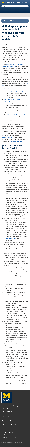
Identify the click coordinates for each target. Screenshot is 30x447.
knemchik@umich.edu (15, 141)
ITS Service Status (8, 414)
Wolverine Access (8, 432)
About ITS (6, 408)
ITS (3, 15)
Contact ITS (4, 428)
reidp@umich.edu (6, 137)
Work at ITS (6, 416)
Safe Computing (7, 411)
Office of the (9, 435)
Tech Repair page (11, 238)
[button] (15, 11)
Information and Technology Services (12, 406)
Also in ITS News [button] (10, 21)
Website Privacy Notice (11, 437)
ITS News (8, 15)
